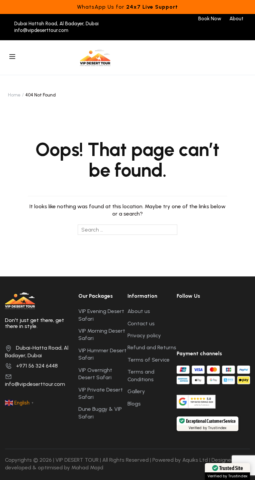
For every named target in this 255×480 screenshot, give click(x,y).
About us (139, 311)
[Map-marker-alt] (238, 314)
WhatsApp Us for (127, 7)
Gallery (136, 391)
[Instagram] (206, 30)
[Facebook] (192, 30)
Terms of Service (149, 360)
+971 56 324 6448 (37, 366)
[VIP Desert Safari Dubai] (95, 57)
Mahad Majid (87, 467)
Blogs (134, 403)
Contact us (141, 323)
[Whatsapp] (234, 30)
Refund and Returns (152, 347)
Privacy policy (144, 335)
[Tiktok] (220, 30)
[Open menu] (13, 58)
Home (14, 95)
